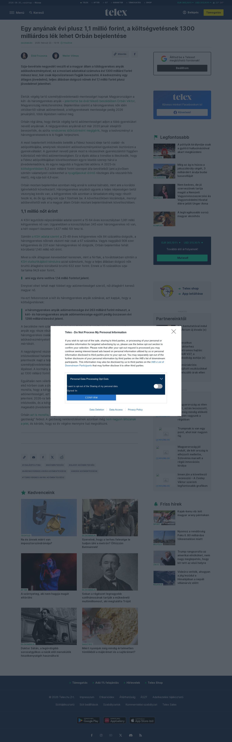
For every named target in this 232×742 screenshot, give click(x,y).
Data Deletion (97, 409)
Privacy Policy (135, 409)
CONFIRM (91, 397)
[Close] (175, 332)
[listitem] (115, 379)
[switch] (158, 386)
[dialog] (116, 371)
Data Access (116, 409)
